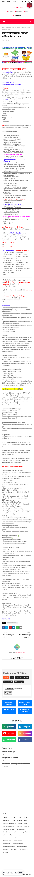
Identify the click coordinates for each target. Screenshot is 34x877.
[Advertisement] (17, 793)
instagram (27, 733)
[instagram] (28, 1)
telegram (26, 727)
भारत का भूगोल (18, 835)
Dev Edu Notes (17, 7)
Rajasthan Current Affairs (9, 823)
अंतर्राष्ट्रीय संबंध (6, 832)
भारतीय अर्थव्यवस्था (17, 838)
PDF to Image (19, 682)
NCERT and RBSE (18, 820)
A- (8, 872)
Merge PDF (8, 693)
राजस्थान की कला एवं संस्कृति (9, 846)
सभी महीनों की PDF (24, 849)
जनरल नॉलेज (14, 832)
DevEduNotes (20, 652)
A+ (16, 872)
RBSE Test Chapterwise (8, 826)
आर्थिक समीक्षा (18, 15)
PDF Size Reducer (9, 709)
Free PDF (19, 12)
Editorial (25, 817)
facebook (25, 740)
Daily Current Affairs (16, 817)
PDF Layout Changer (9, 703)
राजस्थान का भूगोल (6, 843)
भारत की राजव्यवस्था (7, 838)
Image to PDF (8, 682)
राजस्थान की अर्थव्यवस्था (11, 27)
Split (12, 677)
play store (11, 727)
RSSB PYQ (26, 826)
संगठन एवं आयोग (14, 849)
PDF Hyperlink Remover (24, 710)
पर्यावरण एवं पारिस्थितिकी (25, 832)
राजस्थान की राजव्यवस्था (22, 846)
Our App (14, 1)
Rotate (26, 677)
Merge (6, 677)
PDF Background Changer (24, 703)
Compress (19, 677)
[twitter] (25, 1)
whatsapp (11, 740)
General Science (7, 820)
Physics (26, 820)
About (8, 1)
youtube (10, 733)
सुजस (26, 12)
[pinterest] (31, 1)
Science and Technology (9, 829)
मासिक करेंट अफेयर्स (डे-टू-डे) (8, 751)
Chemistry (5, 817)
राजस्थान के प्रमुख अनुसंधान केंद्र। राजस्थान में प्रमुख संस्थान (16, 764)
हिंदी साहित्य (5, 852)
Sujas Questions (21, 829)
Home (3, 1)
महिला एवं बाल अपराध (7, 841)
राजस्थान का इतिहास (18, 841)
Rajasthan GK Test (22, 823)
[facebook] (22, 1)
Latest (10, 12)
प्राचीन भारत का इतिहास (8, 835)
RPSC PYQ (19, 826)
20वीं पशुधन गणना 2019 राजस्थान (10, 757)
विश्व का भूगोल (5, 849)
